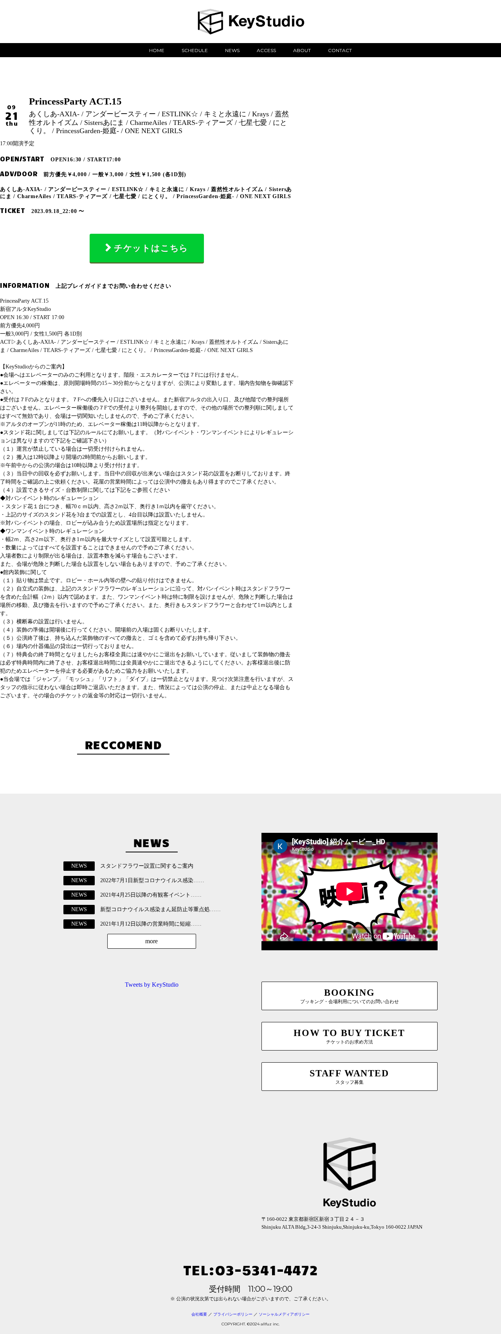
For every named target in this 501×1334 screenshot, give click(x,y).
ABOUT (302, 50)
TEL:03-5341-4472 (250, 1269)
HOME (156, 50)
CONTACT (340, 50)
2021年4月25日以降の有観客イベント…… (151, 895)
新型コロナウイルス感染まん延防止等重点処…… (160, 909)
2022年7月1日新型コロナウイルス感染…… (152, 880)
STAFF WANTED (349, 1076)
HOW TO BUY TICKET (349, 1036)
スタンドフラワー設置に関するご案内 (146, 866)
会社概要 (199, 1314)
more (151, 941)
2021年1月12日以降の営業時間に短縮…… (151, 924)
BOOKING (349, 995)
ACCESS (266, 50)
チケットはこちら (151, 248)
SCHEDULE (195, 50)
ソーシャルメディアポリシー (284, 1314)
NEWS (232, 50)
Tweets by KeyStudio (151, 984)
